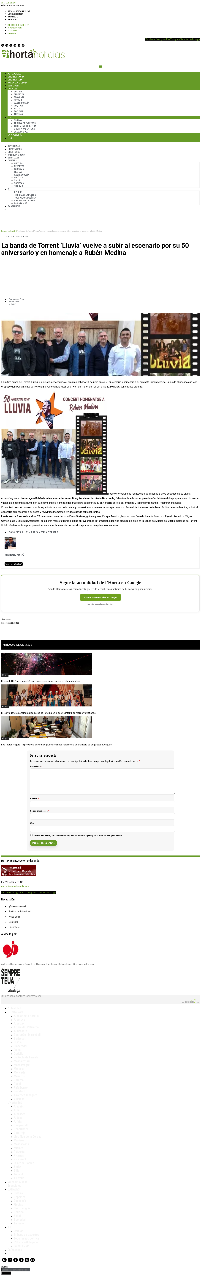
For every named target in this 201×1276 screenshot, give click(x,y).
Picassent (20, 1159)
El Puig (5, 675)
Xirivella (19, 1178)
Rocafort (19, 1091)
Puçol (17, 1084)
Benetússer (21, 1129)
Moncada (19, 1072)
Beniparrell (21, 1125)
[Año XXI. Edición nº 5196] (19, 11)
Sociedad (19, 111)
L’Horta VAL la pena (26, 1242)
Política (18, 106)
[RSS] (10, 45)
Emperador (20, 1046)
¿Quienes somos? (15, 14)
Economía (19, 97)
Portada (4, 231)
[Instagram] (6, 45)
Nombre (34, 798)
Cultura (18, 91)
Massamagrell (22, 1065)
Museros (19, 1076)
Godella (18, 1053)
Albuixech (20, 1023)
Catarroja (19, 1133)
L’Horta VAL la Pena (24, 129)
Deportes (19, 94)
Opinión (18, 120)
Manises (19, 1140)
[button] (100, 263)
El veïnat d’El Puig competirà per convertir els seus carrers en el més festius (40, 681)
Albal (17, 1110)
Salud (17, 108)
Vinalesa (19, 1099)
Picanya (19, 1155)
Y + (9, 117)
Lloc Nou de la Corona (27, 1136)
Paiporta (19, 1152)
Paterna (5, 707)
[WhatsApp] (23, 45)
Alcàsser (19, 1114)
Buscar (11, 137)
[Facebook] (2, 45)
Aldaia (18, 1118)
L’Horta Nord (16, 76)
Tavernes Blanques (25, 1095)
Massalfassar (22, 1061)
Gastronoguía (21, 103)
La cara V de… (21, 131)
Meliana (19, 1069)
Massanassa (21, 1144)
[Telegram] (15, 45)
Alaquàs (5, 738)
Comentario (36, 766)
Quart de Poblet (24, 1163)
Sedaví (18, 1167)
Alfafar (18, 1121)
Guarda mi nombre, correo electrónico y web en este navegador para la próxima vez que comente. (78, 835)
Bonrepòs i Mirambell (27, 1035)
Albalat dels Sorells (26, 1016)
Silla (16, 1170)
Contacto (12, 20)
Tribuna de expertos (25, 123)
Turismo (18, 114)
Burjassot (20, 1038)
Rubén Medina (39, 532)
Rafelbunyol (21, 1087)
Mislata (18, 1148)
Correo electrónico (39, 811)
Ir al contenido (8, 2)
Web (32, 823)
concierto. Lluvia (19, 532)
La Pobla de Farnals (26, 1057)
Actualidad (14, 73)
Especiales (14, 85)
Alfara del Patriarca (26, 1027)
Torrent (25, 236)
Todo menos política (25, 126)
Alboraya (19, 1019)
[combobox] (15, 1269)
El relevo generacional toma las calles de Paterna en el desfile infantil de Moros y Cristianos (48, 712)
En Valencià (15, 134)
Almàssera (20, 1031)
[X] (19, 45)
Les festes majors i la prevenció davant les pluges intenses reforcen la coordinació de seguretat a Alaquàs (56, 744)
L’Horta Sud (15, 79)
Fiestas (18, 100)
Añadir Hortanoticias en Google (100, 597)
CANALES (14, 1189)
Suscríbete (13, 17)
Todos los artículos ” (13, 564)
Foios (17, 1050)
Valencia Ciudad (17, 82)
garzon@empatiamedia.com (15, 886)
